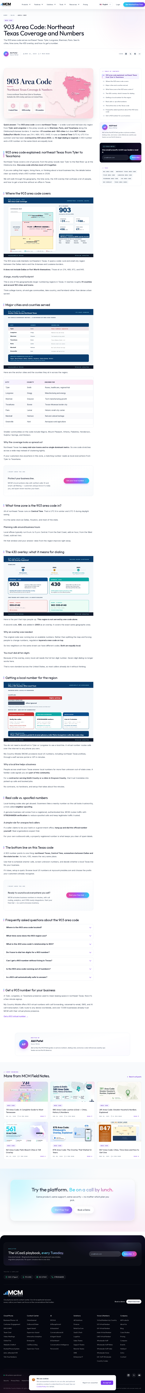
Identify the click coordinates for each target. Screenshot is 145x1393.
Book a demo (120, 1302)
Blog (13, 15)
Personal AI (54, 1349)
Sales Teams (78, 1341)
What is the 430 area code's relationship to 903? (30, 944)
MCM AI (53, 1320)
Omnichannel (31, 1320)
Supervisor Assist (33, 1332)
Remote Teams (79, 1349)
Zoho (122, 1353)
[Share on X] (130, 54)
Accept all (107, 1383)
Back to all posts (135, 1077)
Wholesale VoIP (102, 1341)
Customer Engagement (12, 1324)
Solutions (51, 4)
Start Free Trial (62, 1210)
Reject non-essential (90, 1383)
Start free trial (134, 1302)
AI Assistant (54, 1328)
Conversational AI (56, 1332)
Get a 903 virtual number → (16, 1016)
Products (26, 4)
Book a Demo (84, 1210)
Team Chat (7, 1332)
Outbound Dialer (33, 1324)
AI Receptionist (55, 1324)
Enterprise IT (78, 1357)
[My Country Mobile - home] (13, 1293)
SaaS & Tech (78, 1332)
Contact (123, 1357)
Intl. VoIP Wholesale (104, 1357)
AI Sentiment (54, 1341)
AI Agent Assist (55, 1337)
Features (39, 4)
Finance (76, 1324)
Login (118, 5)
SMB (75, 1353)
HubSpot (123, 1349)
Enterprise (31, 1341)
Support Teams (79, 1345)
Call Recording (32, 1345)
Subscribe (136, 157)
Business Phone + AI (11, 1320)
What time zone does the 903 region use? (26, 936)
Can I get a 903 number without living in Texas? (29, 960)
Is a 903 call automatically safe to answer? (26, 977)
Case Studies (125, 1332)
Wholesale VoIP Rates (105, 1345)
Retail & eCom (78, 1328)
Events (122, 1345)
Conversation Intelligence (59, 1345)
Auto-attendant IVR (11, 1353)
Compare (123, 1341)
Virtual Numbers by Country (107, 1320)
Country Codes (102, 1361)
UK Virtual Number (103, 1328)
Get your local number (76, 481)
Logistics (77, 1337)
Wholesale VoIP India (104, 1349)
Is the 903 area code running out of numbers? (28, 969)
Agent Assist (31, 1328)
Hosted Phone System (11, 1349)
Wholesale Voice (103, 1353)
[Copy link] (139, 54)
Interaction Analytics (34, 1337)
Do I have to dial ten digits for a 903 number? (28, 952)
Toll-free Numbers (10, 1357)
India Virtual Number (104, 1332)
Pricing (85, 5)
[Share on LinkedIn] (126, 54)
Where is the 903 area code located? (24, 927)
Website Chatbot (10, 1345)
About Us (123, 1324)
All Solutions (78, 1320)
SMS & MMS (8, 1328)
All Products (124, 1320)
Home (6, 15)
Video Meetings (9, 1337)
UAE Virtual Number (104, 1337)
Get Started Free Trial (134, 5)
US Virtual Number (103, 1324)
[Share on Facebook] (135, 54)
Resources (75, 4)
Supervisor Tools (33, 1349)
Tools (62, 4)
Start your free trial (77, 895)
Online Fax (7, 1341)
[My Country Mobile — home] (5, 4)
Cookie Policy (41, 1387)
